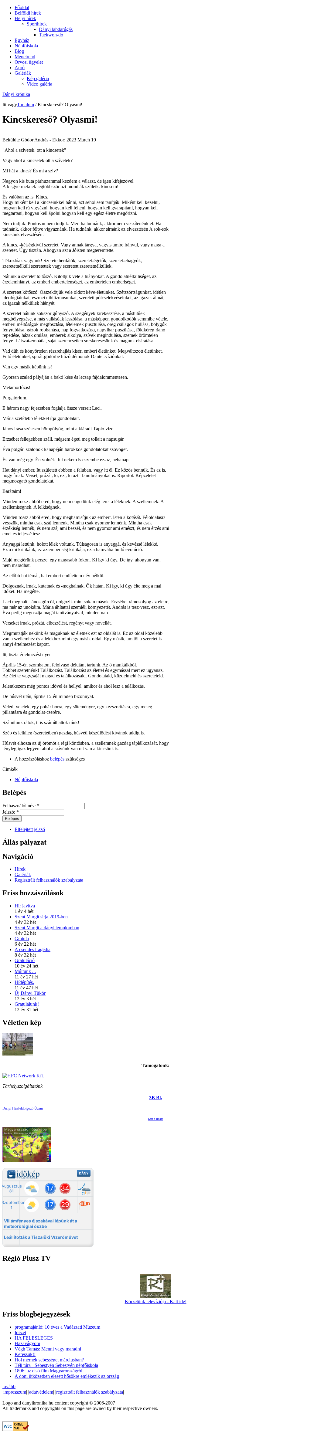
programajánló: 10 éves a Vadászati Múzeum (57, 1327)
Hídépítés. (24, 982)
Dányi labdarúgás (56, 29)
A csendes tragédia (32, 949)
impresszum (14, 1392)
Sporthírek (37, 23)
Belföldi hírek (28, 12)
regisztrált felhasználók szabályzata (89, 1392)
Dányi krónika (16, 94)
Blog (19, 51)
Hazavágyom (27, 1343)
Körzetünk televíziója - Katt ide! (155, 1301)
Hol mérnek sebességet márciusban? (49, 1359)
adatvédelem (41, 1392)
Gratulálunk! (27, 1004)
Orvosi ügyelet (29, 62)
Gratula (22, 938)
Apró (20, 67)
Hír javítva (25, 905)
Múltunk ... (25, 971)
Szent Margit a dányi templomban (47, 927)
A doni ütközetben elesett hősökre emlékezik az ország (67, 1376)
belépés (57, 758)
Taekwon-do (51, 34)
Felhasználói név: (20, 805)
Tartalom (25, 104)
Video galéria (39, 83)
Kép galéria (38, 78)
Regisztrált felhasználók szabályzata (49, 880)
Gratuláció (25, 960)
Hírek (20, 869)
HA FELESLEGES (34, 1337)
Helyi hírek (25, 18)
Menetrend (25, 56)
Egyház (22, 40)
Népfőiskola (26, 45)
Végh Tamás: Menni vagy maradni (48, 1348)
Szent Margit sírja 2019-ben (41, 916)
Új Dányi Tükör (30, 993)
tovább (8, 1386)
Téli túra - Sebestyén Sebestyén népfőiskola (56, 1365)
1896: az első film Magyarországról (48, 1370)
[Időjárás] (26, 1160)
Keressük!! (25, 1354)
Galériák (23, 73)
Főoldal (22, 7)
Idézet (20, 1332)
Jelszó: (10, 812)
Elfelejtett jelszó (30, 829)
